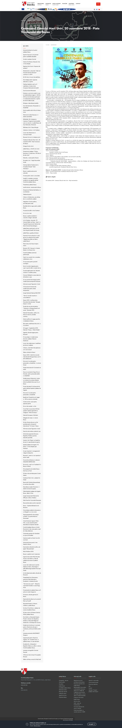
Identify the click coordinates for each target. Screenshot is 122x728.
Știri (34, 20)
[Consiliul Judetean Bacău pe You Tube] (99, 9)
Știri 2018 (39, 20)
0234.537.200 (24, 685)
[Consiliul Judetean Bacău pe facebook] (97, 9)
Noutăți (29, 20)
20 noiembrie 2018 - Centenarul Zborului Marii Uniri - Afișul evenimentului (61, 180)
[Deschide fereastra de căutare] (94, 9)
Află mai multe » (37, 725)
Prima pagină (23, 20)
